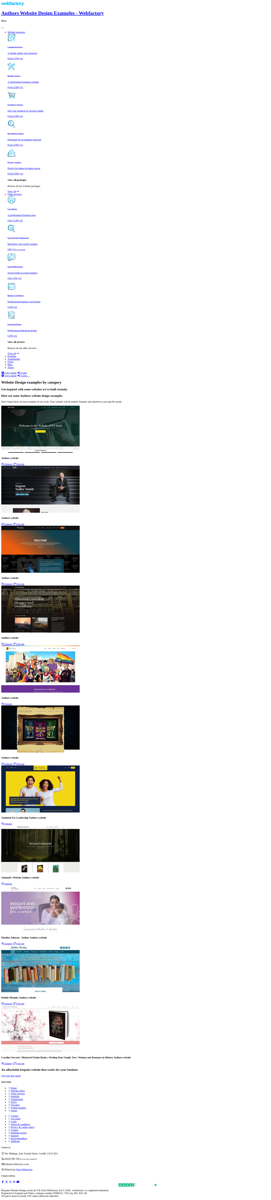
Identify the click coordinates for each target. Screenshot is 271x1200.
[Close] (2, 27)
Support (15, 1135)
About (11, 367)
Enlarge (8, 464)
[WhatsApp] (10, 1182)
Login (23, 373)
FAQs (10, 362)
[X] (6, 1182)
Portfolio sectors (19, 1133)
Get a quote (10, 373)
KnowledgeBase (19, 1138)
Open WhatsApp (24, 1169)
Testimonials (14, 359)
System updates (18, 1107)
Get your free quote (11, 1075)
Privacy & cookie (23, 1127)
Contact (14, 1116)
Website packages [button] (16, 32)
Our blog (15, 1105)
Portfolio (12, 356)
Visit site (20, 464)
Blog (10, 364)
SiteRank (15, 1141)
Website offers (18, 1091)
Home (14, 1088)
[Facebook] (2, 1182)
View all (12, 191)
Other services (18, 1093)
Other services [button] (15, 194)
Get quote (15, 1118)
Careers (14, 1130)
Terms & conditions (20, 1124)
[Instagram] (14, 1182)
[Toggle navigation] (28, 376)
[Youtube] (17, 1182)
